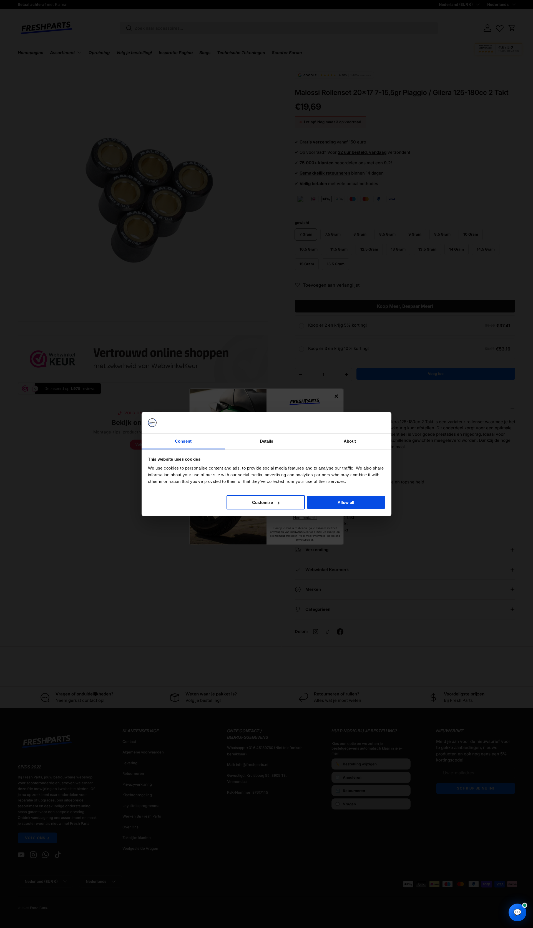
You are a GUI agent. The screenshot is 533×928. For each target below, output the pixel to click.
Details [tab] (266, 440)
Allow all (346, 502)
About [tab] (350, 440)
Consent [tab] (183, 440)
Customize (262, 502)
